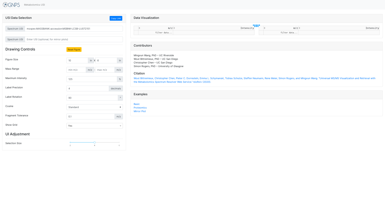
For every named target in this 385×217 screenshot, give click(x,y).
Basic (137, 103)
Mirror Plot (140, 111)
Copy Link (116, 18)
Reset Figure (74, 49)
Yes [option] (70, 125)
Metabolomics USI (34, 4)
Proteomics (140, 107)
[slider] (95, 142)
